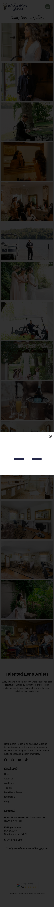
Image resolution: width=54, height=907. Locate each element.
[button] (50, 436)
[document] (27, 453)
